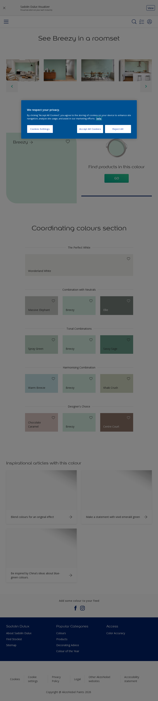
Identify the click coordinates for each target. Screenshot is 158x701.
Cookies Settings (40, 128)
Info (99, 118)
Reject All (118, 128)
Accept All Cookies (90, 128)
